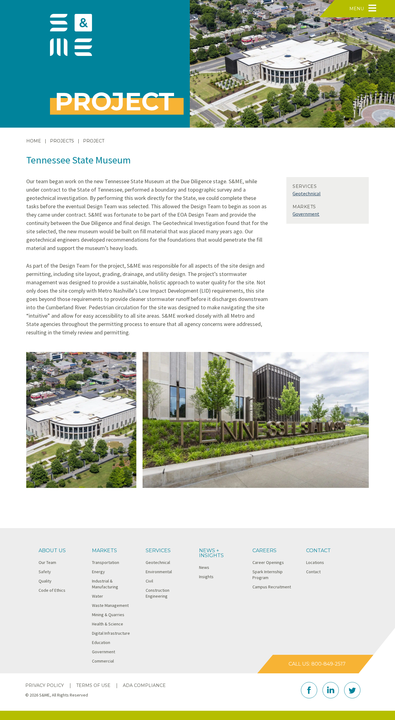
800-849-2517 (328, 664)
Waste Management (110, 605)
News (204, 567)
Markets (104, 550)
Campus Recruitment (271, 587)
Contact (318, 550)
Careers (264, 550)
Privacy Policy (44, 685)
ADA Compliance (144, 685)
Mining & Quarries (108, 614)
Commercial (103, 661)
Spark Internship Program (267, 574)
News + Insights (211, 553)
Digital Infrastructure (111, 633)
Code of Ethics (52, 590)
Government (306, 214)
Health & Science (107, 624)
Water (97, 596)
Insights (206, 576)
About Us (52, 550)
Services (158, 550)
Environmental (159, 571)
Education (101, 642)
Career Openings (268, 562)
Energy (98, 571)
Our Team (47, 562)
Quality (45, 581)
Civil (149, 581)
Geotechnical (307, 193)
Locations (315, 562)
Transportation (105, 562)
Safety (45, 571)
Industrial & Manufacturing (105, 584)
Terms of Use (93, 685)
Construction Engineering (157, 593)
